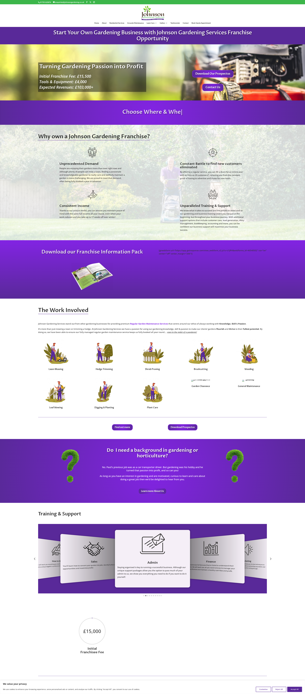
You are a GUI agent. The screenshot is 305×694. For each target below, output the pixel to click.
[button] (34, 558)
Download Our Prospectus (212, 74)
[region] (152, 687)
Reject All (279, 689)
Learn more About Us (152, 491)
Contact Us (213, 87)
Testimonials (175, 23)
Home (96, 23)
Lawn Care (150, 23)
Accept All (295, 689)
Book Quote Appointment (201, 23)
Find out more (122, 427)
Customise (263, 689)
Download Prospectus (183, 427)
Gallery (162, 23)
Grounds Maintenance (135, 23)
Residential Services (116, 23)
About (104, 23)
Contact (186, 23)
